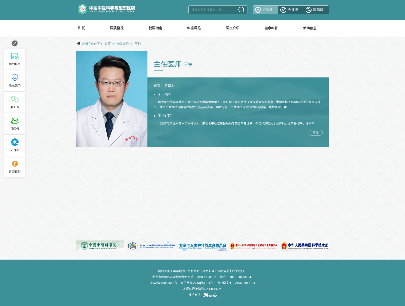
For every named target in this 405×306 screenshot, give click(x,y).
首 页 (81, 28)
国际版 (318, 10)
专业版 (293, 10)
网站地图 (179, 271)
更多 (316, 132)
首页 (108, 43)
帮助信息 (223, 271)
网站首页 (164, 271)
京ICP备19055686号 (163, 282)
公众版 (268, 10)
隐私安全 (208, 271)
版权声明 (194, 271)
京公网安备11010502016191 (236, 282)
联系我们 (238, 271)
